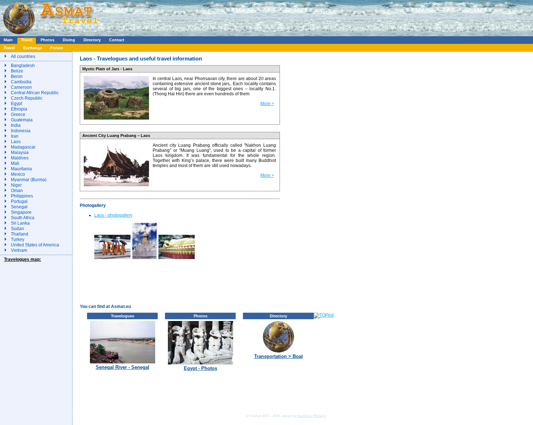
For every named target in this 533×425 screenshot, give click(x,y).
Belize (17, 71)
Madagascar (23, 147)
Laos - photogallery (113, 215)
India (16, 125)
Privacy (319, 416)
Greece (18, 114)
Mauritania (21, 168)
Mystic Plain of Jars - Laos (107, 69)
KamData (305, 416)
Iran (14, 136)
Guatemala (22, 119)
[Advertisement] (217, 16)
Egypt (16, 103)
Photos (47, 40)
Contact (116, 40)
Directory (92, 40)
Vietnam (19, 250)
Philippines (22, 196)
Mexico (18, 174)
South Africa (22, 217)
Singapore (21, 212)
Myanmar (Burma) (28, 179)
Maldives (20, 158)
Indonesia (20, 130)
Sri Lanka (20, 223)
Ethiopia (19, 109)
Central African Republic (35, 92)
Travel (26, 40)
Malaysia (20, 152)
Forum (56, 48)
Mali (15, 163)
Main (8, 40)
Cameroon (21, 87)
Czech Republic (26, 98)
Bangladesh (23, 65)
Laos (16, 141)
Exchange (32, 48)
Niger (16, 185)
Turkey (17, 239)
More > (267, 103)
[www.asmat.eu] (51, 34)
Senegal (19, 206)
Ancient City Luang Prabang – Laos (116, 135)
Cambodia (21, 81)
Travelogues (122, 316)
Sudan (17, 228)
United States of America (35, 244)
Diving (69, 40)
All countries (23, 56)
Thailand (19, 234)
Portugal (19, 201)
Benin (16, 76)
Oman (17, 190)
